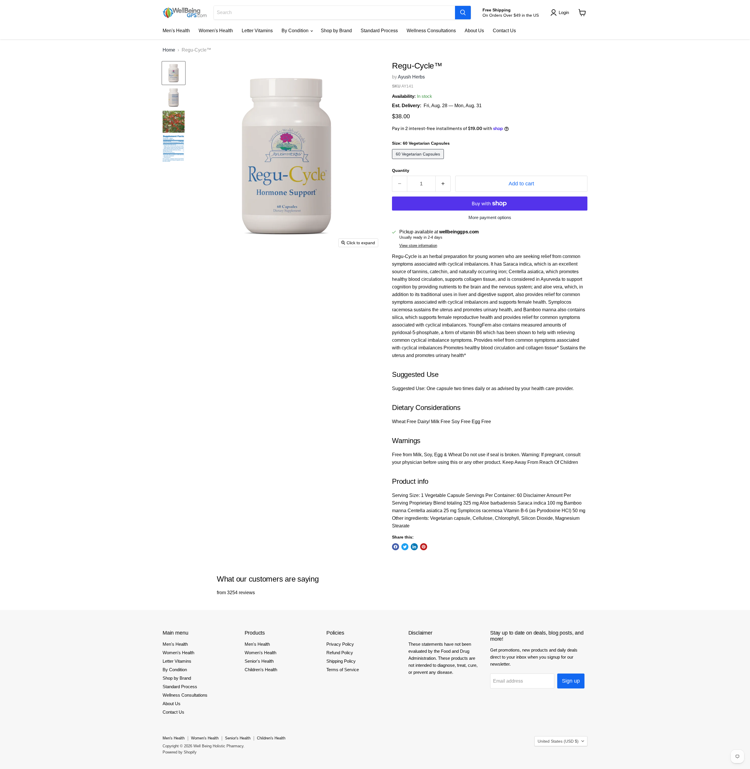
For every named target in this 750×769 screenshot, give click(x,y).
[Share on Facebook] (395, 546)
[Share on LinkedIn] (414, 546)
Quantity (400, 170)
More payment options (489, 217)
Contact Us (504, 30)
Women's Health (216, 30)
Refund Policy (339, 652)
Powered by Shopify (180, 752)
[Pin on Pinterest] (423, 546)
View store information (418, 246)
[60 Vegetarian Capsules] (418, 160)
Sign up (571, 681)
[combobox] (334, 12)
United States (558, 741)
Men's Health (176, 30)
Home (169, 49)
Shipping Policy (341, 661)
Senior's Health (259, 661)
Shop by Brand (336, 30)
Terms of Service (342, 669)
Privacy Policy (340, 644)
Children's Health (261, 669)
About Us (474, 30)
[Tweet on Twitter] (404, 546)
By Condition (296, 30)
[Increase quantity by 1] (443, 184)
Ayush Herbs (411, 76)
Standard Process (379, 30)
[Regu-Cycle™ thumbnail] (173, 73)
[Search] (463, 12)
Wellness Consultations (431, 30)
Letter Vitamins (257, 30)
